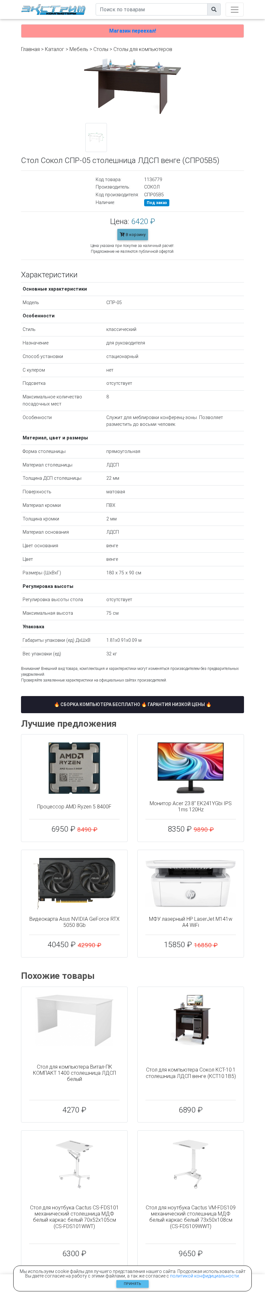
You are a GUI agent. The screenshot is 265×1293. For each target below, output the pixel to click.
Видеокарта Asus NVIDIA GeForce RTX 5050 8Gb (74, 922)
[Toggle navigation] (235, 9)
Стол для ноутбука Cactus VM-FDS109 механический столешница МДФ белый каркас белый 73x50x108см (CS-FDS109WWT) (191, 1217)
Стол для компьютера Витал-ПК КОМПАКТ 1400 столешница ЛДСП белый (74, 1073)
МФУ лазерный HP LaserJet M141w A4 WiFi (190, 922)
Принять (132, 1284)
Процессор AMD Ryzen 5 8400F (74, 807)
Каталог (54, 49)
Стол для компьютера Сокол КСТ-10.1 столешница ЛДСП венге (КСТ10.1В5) (191, 1073)
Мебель (78, 49)
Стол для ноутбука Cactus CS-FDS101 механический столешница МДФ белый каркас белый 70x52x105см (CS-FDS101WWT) (74, 1217)
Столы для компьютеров (142, 49)
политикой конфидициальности (204, 1275)
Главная (30, 49)
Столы (100, 49)
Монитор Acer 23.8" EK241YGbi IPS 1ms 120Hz (191, 806)
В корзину (135, 234)
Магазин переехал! (132, 31)
